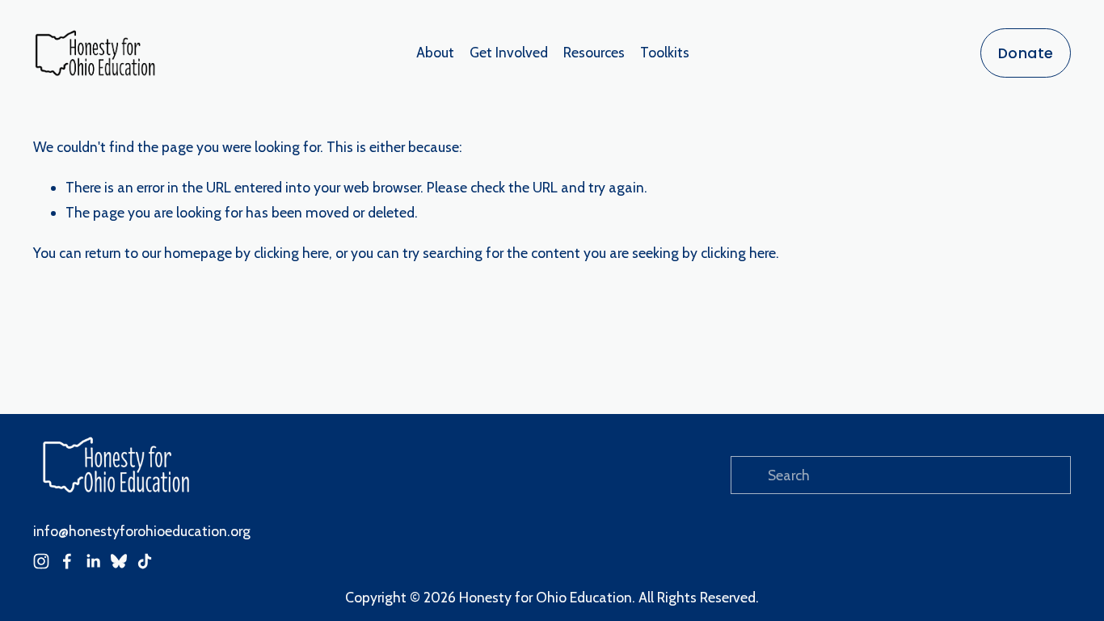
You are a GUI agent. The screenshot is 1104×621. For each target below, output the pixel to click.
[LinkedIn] (93, 561)
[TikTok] (145, 561)
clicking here (291, 252)
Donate (1025, 53)
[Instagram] (41, 561)
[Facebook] (67, 561)
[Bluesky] (119, 561)
